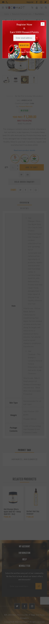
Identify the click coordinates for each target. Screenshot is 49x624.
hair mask (15, 459)
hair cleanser (29, 459)
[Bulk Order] (32, 7)
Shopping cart (41, 7)
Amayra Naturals (26, 106)
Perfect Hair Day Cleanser (33, 512)
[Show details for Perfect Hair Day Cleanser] (35, 496)
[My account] (36, 7)
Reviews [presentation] (24, 208)
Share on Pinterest (30, 190)
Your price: (18, 117)
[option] (6, 83)
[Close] (42, 24)
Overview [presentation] (24, 202)
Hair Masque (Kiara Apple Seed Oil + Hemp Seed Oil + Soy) (12, 511)
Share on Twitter (20, 190)
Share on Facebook (25, 190)
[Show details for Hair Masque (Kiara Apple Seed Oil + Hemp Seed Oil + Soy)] (13, 496)
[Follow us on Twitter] (17, 606)
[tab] (25, 202)
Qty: (6, 167)
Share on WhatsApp (36, 190)
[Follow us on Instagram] (32, 606)
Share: (13, 190)
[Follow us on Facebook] (25, 606)
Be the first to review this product (29, 96)
